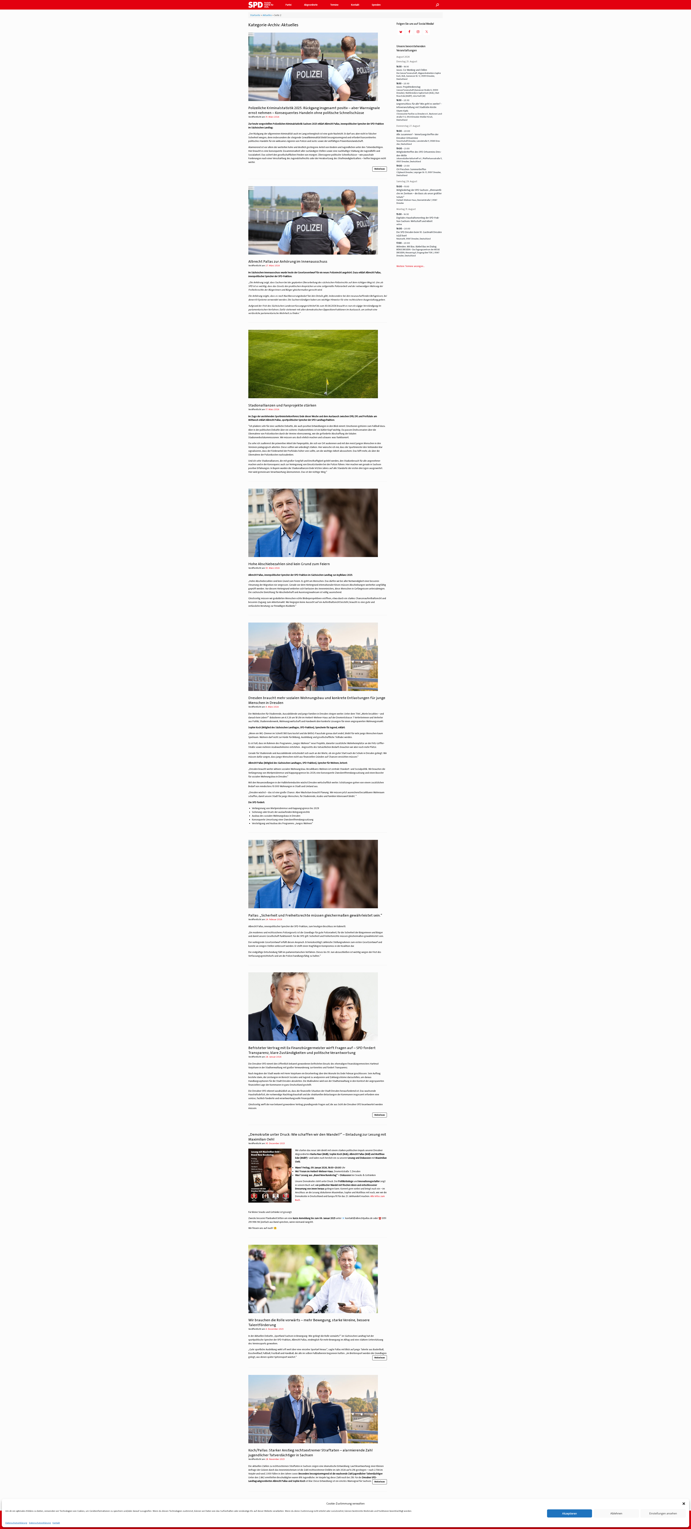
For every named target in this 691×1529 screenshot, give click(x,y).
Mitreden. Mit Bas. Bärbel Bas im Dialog (416, 246)
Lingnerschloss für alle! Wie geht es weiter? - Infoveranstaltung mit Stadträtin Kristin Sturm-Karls (419, 107)
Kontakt (56, 1522)
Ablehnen (616, 1513)
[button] (684, 1503)
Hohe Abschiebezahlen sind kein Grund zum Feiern (289, 564)
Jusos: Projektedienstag (408, 86)
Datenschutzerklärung (16, 1522)
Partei (289, 4)
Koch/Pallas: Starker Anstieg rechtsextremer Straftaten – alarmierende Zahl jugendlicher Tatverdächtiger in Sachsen (310, 1452)
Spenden (376, 4)
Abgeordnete (311, 4)
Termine (334, 4)
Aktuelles (267, 15)
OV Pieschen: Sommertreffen (411, 169)
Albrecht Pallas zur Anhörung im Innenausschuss (287, 261)
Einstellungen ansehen (663, 1513)
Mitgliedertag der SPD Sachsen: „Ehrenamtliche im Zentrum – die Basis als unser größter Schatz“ (419, 193)
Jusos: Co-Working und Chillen (411, 69)
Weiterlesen (379, 169)
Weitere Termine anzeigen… (410, 266)
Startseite (255, 15)
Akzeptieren (569, 1513)
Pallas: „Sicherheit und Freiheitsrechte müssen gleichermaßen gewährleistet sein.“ (315, 915)
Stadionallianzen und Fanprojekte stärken (282, 405)
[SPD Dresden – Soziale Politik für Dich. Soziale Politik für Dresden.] (262, 5)
